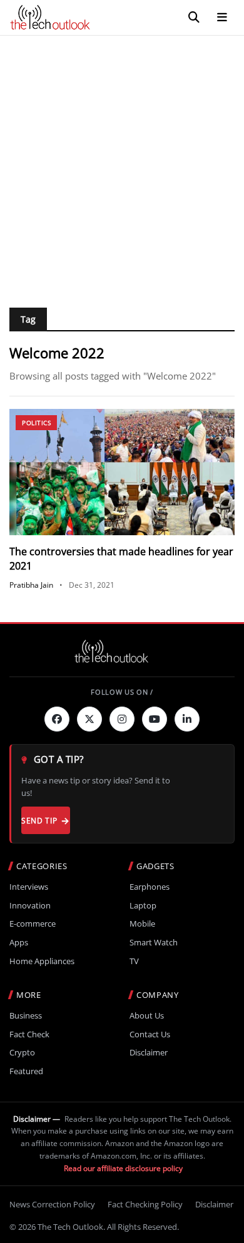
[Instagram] (122, 719)
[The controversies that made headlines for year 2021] (122, 472)
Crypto (22, 1052)
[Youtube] (154, 719)
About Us (147, 1015)
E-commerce (32, 923)
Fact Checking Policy (145, 1204)
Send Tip (39, 820)
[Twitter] (89, 719)
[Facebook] (56, 719)
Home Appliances (41, 961)
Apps (18, 942)
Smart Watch (154, 942)
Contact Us (150, 1034)
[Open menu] (222, 17)
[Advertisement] (122, 164)
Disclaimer (149, 1052)
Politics (36, 422)
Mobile (142, 923)
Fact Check (29, 1034)
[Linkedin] (187, 719)
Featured (26, 1071)
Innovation (30, 905)
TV (134, 961)
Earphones (150, 887)
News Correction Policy (52, 1204)
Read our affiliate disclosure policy (123, 1168)
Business (25, 1015)
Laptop (143, 905)
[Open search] (193, 17)
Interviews (28, 887)
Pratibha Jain (31, 585)
